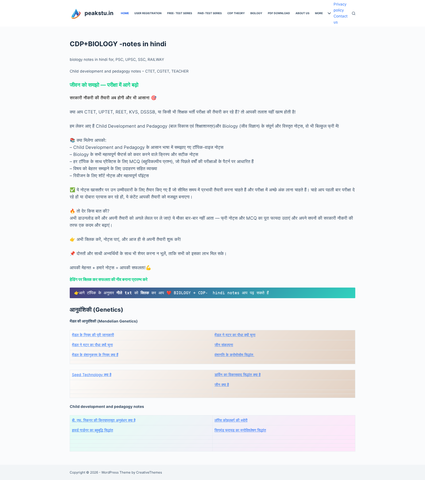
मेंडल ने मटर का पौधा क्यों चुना (234, 335)
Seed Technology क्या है (91, 374)
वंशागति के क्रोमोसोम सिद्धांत (234, 355)
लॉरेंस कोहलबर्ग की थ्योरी (230, 420)
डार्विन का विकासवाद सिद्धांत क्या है (237, 374)
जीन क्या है (221, 384)
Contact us (341, 19)
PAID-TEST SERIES (210, 13)
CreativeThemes (149, 472)
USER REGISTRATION (148, 13)
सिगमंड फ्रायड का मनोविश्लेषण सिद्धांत (240, 430)
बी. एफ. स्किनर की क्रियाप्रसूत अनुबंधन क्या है (103, 420)
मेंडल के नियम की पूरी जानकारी (93, 335)
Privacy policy (340, 7)
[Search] (353, 13)
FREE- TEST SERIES (179, 13)
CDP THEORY (236, 13)
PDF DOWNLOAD (279, 13)
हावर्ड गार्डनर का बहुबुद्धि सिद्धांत (92, 430)
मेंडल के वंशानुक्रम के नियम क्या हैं (95, 355)
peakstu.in (99, 13)
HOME (125, 13)
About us (302, 13)
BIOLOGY (256, 13)
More (319, 13)
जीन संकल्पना (223, 345)
